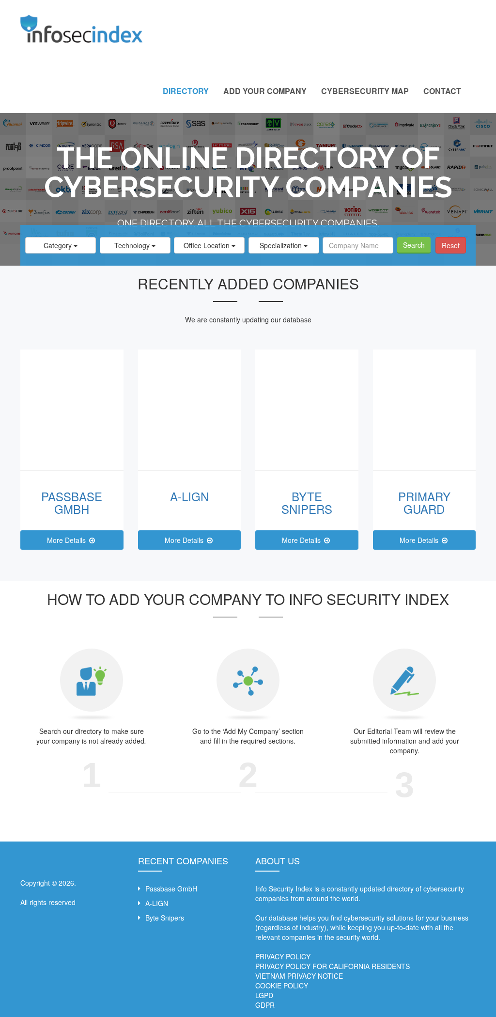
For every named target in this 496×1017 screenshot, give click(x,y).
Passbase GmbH (71, 502)
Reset (451, 245)
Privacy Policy (282, 956)
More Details (67, 540)
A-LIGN (189, 496)
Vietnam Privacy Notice (299, 976)
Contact (442, 90)
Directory (186, 90)
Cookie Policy (281, 985)
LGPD (264, 995)
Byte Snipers (306, 502)
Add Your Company (265, 90)
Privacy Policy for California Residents (332, 966)
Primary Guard (424, 502)
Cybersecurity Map (365, 90)
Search (414, 245)
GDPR (265, 1005)
